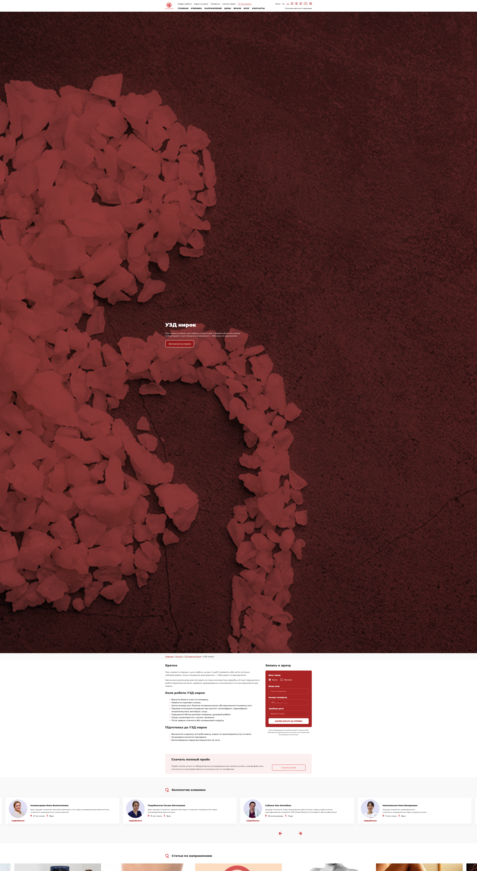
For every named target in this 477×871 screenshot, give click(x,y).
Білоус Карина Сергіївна (396, 806)
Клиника (196, 8)
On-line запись (245, 4)
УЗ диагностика (192, 656)
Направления (213, 8)
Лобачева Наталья (275, 806)
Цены (227, 8)
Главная (183, 8)
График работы (185, 4)
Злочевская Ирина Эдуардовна (47, 806)
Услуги (178, 656)
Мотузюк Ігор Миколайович (163, 806)
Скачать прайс (229, 4)
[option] (62, 811)
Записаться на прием (180, 343)
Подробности (18, 820)
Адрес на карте (201, 4)
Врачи (237, 8)
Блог (247, 8)
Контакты (258, 8)
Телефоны (215, 4)
